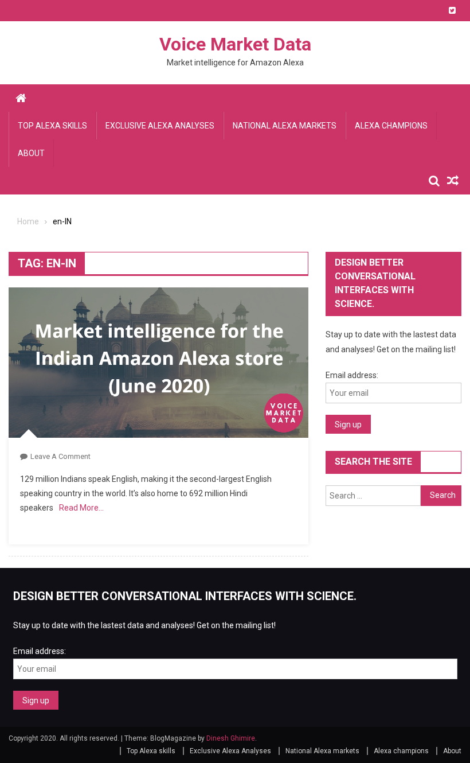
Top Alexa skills (52, 125)
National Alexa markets (284, 125)
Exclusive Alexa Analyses (159, 125)
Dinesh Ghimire (230, 738)
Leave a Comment (60, 456)
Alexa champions (391, 125)
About (31, 153)
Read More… (81, 507)
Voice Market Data (235, 44)
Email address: (352, 375)
